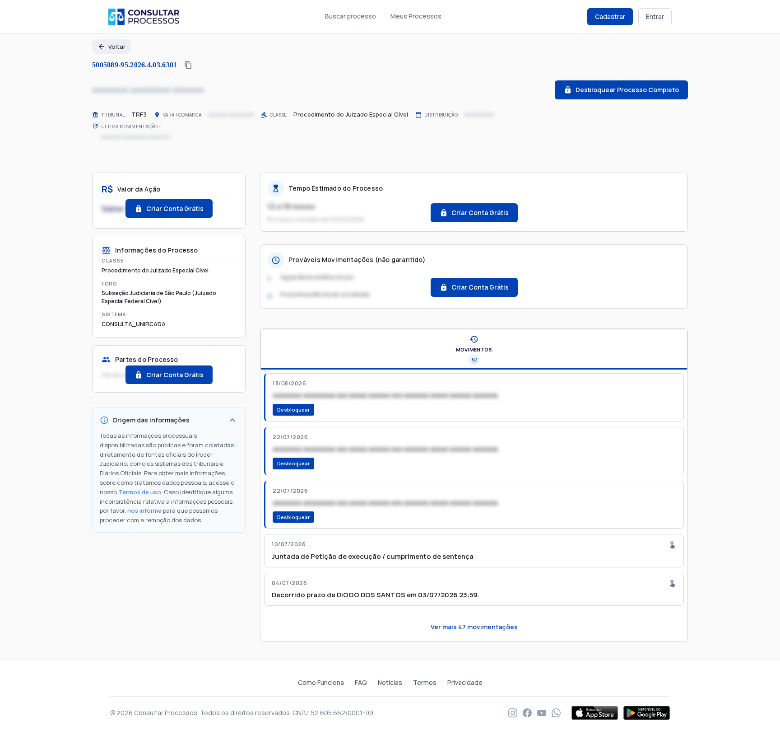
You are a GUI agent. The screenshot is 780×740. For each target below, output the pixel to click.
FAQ (361, 682)
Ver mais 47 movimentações (474, 627)
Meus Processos (415, 16)
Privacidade (465, 682)
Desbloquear (293, 409)
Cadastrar (610, 16)
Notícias (390, 682)
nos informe (144, 510)
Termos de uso (139, 492)
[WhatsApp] (556, 712)
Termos (424, 682)
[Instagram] (512, 712)
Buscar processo (350, 16)
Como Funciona (321, 682)
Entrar (655, 16)
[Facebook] (527, 712)
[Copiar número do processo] (188, 65)
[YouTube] (541, 712)
